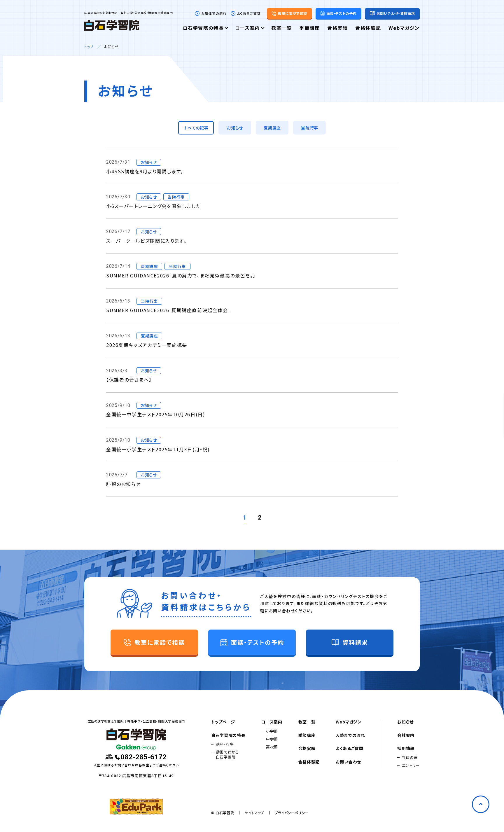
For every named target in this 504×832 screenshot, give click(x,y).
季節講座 (309, 28)
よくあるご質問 (248, 13)
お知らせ (235, 128)
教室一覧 (281, 28)
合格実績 (337, 28)
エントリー (411, 765)
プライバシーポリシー (292, 812)
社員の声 (410, 757)
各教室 (144, 765)
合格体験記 (368, 28)
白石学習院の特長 (203, 28)
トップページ (223, 722)
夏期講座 (272, 128)
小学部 (272, 731)
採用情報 (405, 748)
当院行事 (309, 128)
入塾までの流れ (213, 13)
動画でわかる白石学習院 (227, 754)
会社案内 (405, 735)
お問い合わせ (348, 762)
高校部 (272, 746)
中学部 (272, 739)
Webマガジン (404, 28)
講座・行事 (225, 744)
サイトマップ (254, 812)
